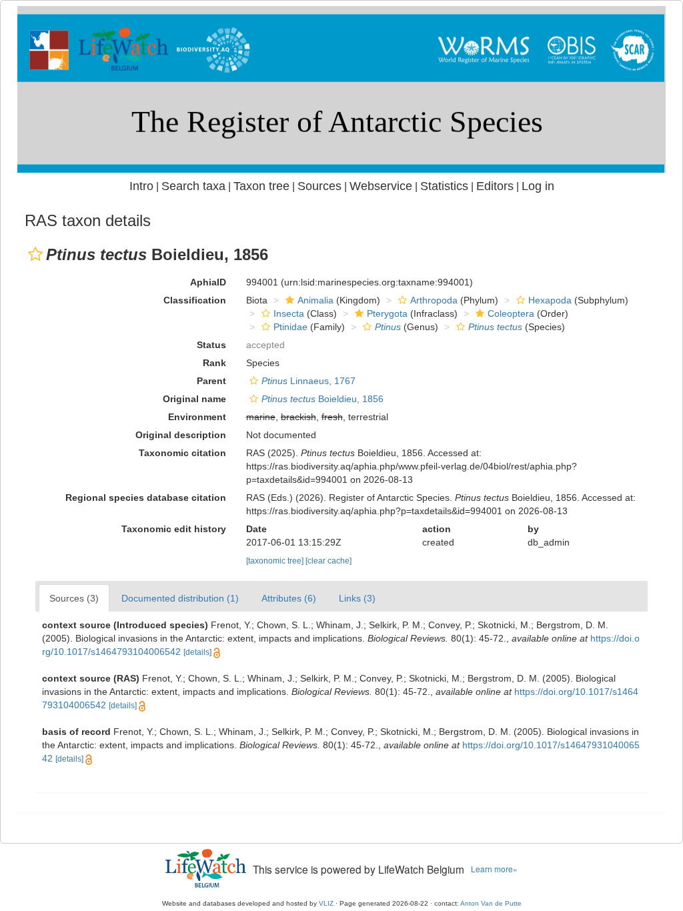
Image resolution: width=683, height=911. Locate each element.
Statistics (444, 186)
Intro (141, 186)
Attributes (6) (288, 598)
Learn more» (494, 868)
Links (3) (357, 598)
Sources (319, 186)
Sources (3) (74, 598)
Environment (197, 416)
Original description (180, 434)
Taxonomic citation (182, 452)
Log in (538, 186)
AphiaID (208, 282)
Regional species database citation (145, 497)
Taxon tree (261, 186)
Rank (214, 362)
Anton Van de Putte (491, 903)
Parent (211, 380)
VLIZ (326, 903)
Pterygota (387, 313)
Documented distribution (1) (180, 598)
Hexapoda (550, 300)
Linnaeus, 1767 (308, 380)
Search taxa (193, 186)
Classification (194, 300)
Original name (194, 398)
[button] (35, 254)
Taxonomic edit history (173, 529)
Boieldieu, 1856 (322, 398)
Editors (495, 186)
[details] (197, 652)
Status (211, 344)
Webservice (381, 186)
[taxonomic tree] (275, 561)
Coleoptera (511, 313)
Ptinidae (290, 326)
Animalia (315, 300)
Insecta (288, 313)
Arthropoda (434, 300)
